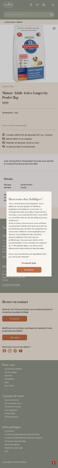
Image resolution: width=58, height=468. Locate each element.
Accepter (29, 269)
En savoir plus (29, 263)
